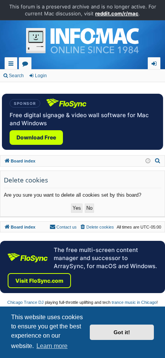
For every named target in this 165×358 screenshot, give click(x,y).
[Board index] (82, 42)
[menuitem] (157, 161)
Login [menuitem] (155, 65)
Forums (26, 65)
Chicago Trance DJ (25, 302)
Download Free (36, 137)
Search (16, 75)
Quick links (12, 65)
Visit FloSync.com (39, 280)
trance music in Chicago (134, 302)
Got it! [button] (122, 332)
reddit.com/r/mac (117, 13)
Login (41, 75)
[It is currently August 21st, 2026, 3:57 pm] (147, 161)
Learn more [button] (52, 346)
